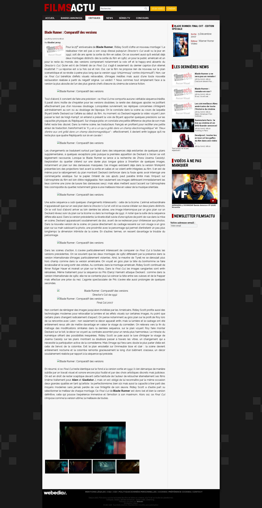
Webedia (139, 501)
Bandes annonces (71, 18)
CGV (115, 492)
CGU (109, 492)
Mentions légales (95, 492)
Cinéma (171, 9)
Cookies (162, 492)
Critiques (94, 18)
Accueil (50, 18)
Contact (197, 492)
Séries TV (124, 18)
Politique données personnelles (137, 492)
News (109, 18)
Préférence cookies (179, 492)
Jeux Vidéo (158, 9)
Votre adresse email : (182, 222)
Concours (142, 18)
